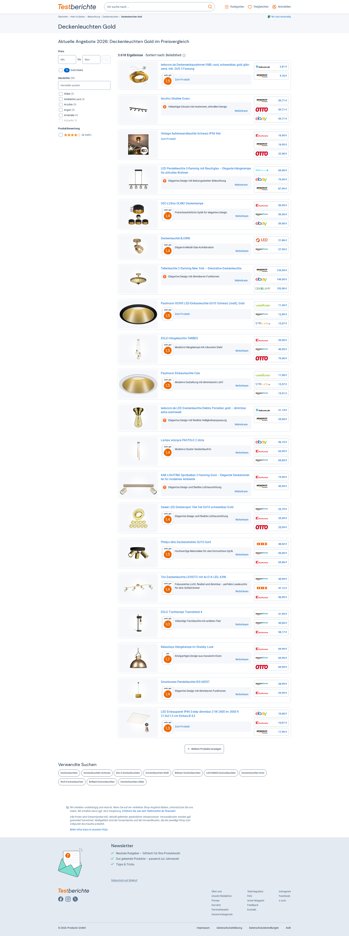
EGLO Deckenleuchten (128, 772)
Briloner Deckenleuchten (187, 772)
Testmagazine (255, 891)
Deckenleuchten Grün (253, 772)
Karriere (216, 905)
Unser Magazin (255, 900)
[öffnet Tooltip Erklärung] (183, 55)
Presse (215, 900)
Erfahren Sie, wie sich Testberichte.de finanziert (149, 811)
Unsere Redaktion (222, 896)
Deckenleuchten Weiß (157, 772)
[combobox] (155, 6)
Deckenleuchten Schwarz (97, 772)
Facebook (284, 896)
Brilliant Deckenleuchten (102, 781)
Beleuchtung (94, 16)
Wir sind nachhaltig (281, 16)
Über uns (217, 891)
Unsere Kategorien (222, 914)
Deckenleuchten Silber (132, 781)
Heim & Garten (77, 16)
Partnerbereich (220, 909)
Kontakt (251, 909)
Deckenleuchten (110, 16)
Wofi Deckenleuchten (72, 781)
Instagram (285, 891)
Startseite (63, 16)
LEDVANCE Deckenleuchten (221, 772)
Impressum (203, 927)
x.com (282, 900)
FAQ (249, 896)
